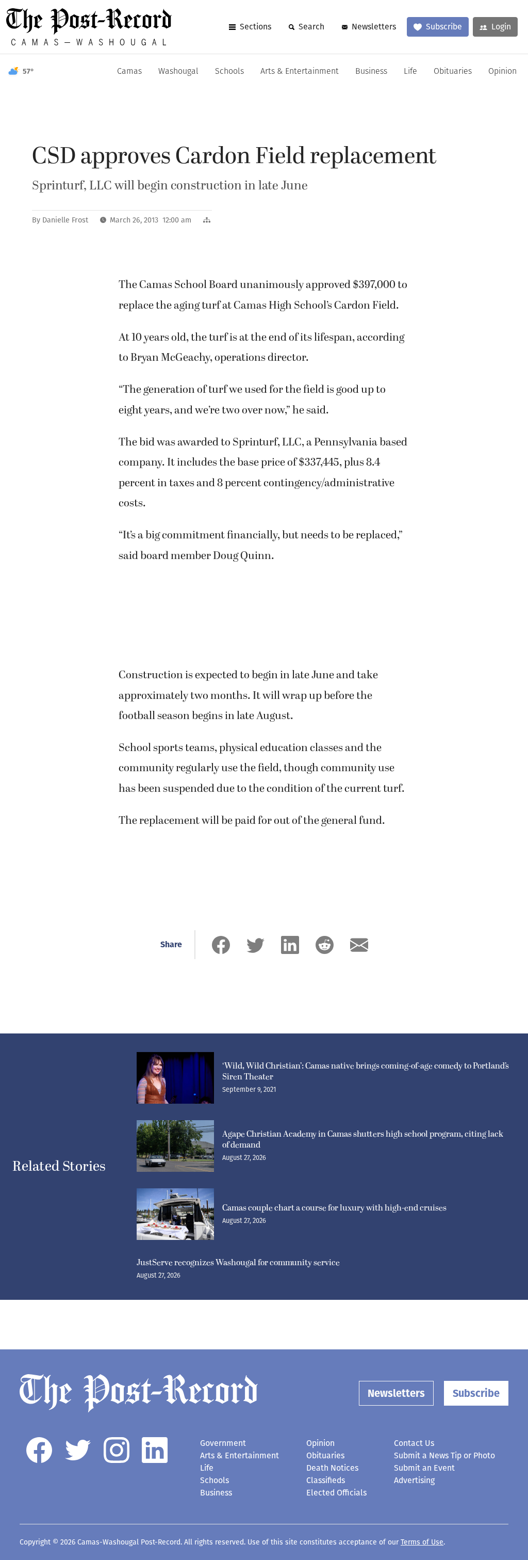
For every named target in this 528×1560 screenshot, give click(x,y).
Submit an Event (424, 1468)
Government (223, 1443)
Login (501, 26)
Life (410, 72)
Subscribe (444, 26)
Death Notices (332, 1468)
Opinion (502, 72)
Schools (229, 72)
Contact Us (414, 1443)
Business (371, 72)
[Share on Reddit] (325, 945)
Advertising (414, 1480)
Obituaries (453, 72)
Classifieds (325, 1480)
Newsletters (374, 26)
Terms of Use (422, 1542)
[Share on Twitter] (255, 945)
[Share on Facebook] (221, 945)
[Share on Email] (359, 945)
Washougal (178, 72)
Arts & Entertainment (299, 72)
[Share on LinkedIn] (290, 945)
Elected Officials (336, 1493)
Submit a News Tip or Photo (444, 1455)
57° (28, 71)
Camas (129, 72)
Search (311, 26)
